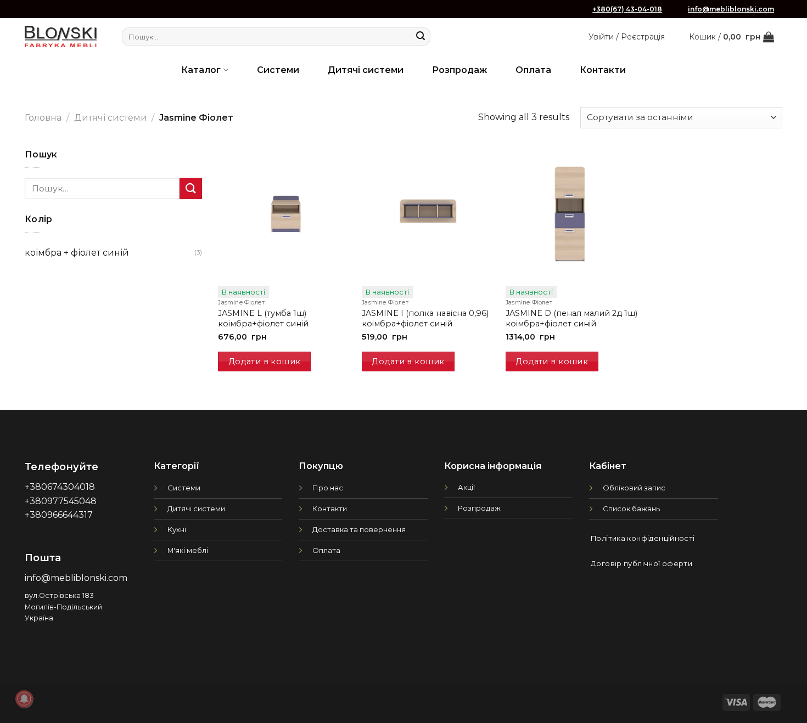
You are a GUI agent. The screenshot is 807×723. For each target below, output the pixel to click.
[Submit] (420, 36)
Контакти (603, 70)
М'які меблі (187, 550)
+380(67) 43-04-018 (627, 9)
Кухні (176, 529)
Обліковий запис (634, 487)
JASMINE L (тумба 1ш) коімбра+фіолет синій (263, 318)
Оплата (533, 70)
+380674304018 (60, 487)
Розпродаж (459, 70)
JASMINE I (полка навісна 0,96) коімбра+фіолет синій (425, 318)
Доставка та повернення (359, 529)
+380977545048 (61, 501)
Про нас (327, 487)
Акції (466, 487)
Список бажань (631, 508)
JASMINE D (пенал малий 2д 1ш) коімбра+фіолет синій (571, 318)
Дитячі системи (366, 70)
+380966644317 (59, 515)
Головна (43, 117)
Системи (278, 70)
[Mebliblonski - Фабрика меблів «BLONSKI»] (61, 36)
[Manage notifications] (24, 699)
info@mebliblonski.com (731, 9)
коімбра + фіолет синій (77, 252)
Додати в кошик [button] (264, 361)
